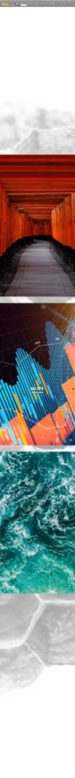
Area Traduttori (68, 0)
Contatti (42, 0)
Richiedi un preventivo (55, 0)
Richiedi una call (48, 0)
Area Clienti (63, 0)
